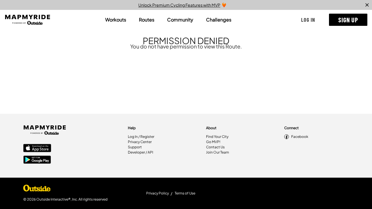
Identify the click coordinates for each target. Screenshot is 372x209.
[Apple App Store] (37, 148)
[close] (367, 5)
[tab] (116, 20)
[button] (308, 20)
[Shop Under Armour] (37, 189)
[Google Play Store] (37, 160)
